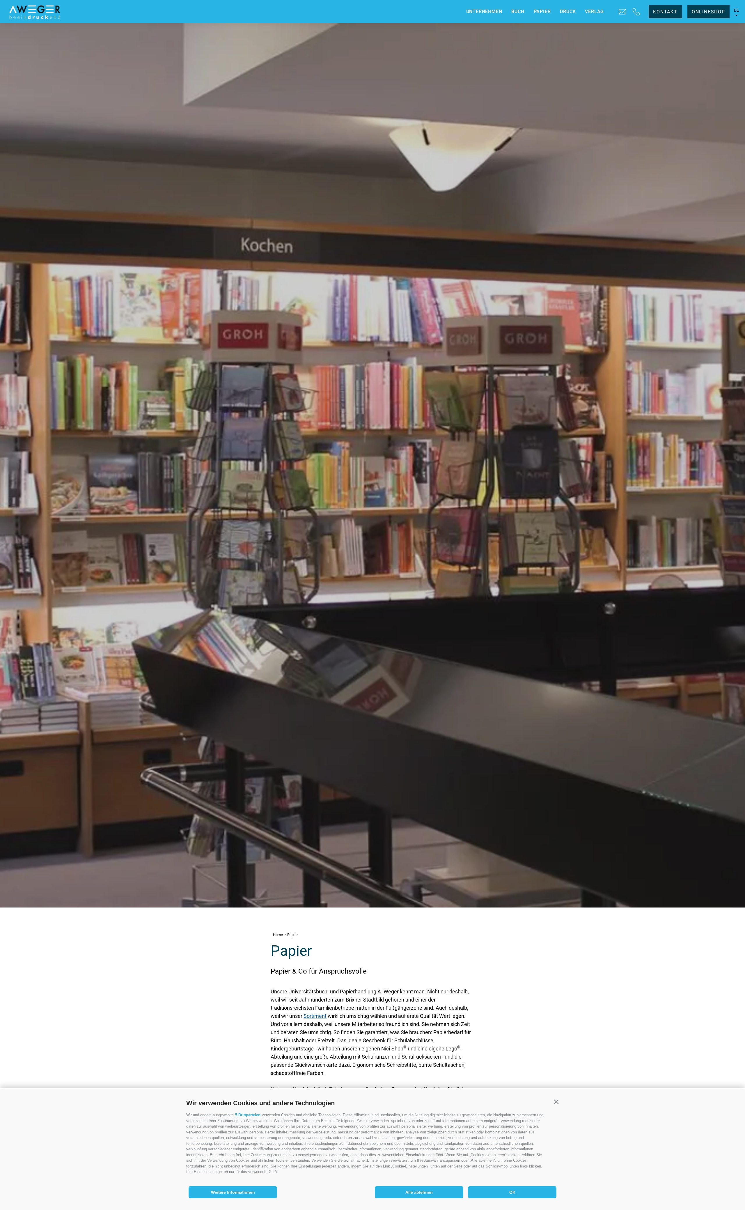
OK (512, 1192)
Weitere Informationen (233, 1192)
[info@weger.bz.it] (622, 11)
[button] (556, 1102)
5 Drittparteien (247, 1115)
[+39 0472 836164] (636, 11)
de (736, 10)
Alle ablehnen (419, 1192)
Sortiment (315, 1016)
